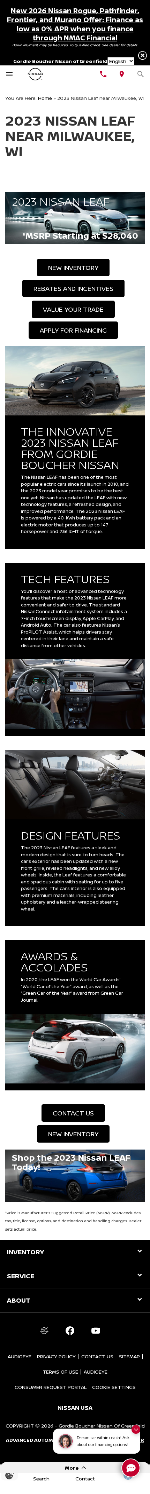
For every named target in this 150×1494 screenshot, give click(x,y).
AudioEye (19, 1356)
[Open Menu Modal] (9, 74)
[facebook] (69, 1330)
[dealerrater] (44, 1330)
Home (45, 98)
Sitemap (129, 1356)
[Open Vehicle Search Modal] (140, 74)
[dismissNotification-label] (136, 1429)
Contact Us (73, 1113)
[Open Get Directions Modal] (122, 74)
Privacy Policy (56, 1356)
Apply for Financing (73, 330)
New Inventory (73, 267)
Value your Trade (73, 309)
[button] (142, 55)
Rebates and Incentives (73, 288)
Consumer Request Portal (51, 1387)
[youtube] (95, 1330)
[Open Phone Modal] (103, 74)
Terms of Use (60, 1371)
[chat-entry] (130, 1468)
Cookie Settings (114, 1387)
